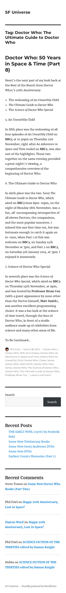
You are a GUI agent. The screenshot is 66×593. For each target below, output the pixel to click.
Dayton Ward (14, 522)
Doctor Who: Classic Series (39, 360)
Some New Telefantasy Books (29, 441)
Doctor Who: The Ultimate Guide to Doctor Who (32, 371)
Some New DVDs (20, 451)
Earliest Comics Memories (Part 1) (32, 456)
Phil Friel (15, 349)
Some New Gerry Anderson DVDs (31, 446)
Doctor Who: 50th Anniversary (22, 353)
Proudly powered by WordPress (39, 586)
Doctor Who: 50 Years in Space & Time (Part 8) (33, 64)
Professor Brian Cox (16, 375)
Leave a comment (40, 375)
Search (10, 395)
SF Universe (17, 12)
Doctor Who (50, 349)
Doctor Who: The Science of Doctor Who (35, 367)
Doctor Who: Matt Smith (19, 364)
